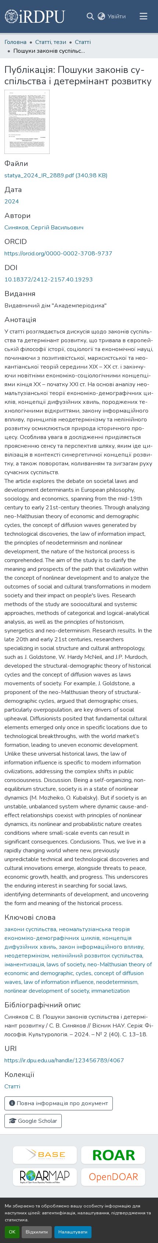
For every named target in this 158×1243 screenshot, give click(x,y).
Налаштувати (72, 1232)
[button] (35, 16)
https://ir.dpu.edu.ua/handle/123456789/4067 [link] (64, 1060)
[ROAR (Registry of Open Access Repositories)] (113, 1155)
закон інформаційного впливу (101, 947)
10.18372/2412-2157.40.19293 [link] (48, 280)
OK (12, 1232)
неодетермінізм (26, 956)
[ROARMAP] (45, 1177)
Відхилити (37, 1232)
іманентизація (24, 964)
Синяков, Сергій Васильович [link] (43, 228)
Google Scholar (37, 1121)
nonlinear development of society (46, 991)
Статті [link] (83, 42)
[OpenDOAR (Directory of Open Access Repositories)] (113, 1177)
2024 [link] (11, 202)
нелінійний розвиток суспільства (96, 956)
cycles (83, 973)
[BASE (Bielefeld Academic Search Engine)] (45, 1155)
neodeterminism (116, 982)
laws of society (66, 964)
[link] (79, 175)
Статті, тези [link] (50, 42)
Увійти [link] (117, 16)
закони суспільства (30, 929)
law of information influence (59, 982)
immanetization (110, 991)
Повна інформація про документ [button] (61, 1103)
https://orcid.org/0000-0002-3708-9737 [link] (58, 254)
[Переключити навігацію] (143, 16)
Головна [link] (15, 42)
